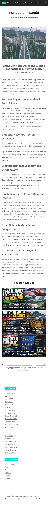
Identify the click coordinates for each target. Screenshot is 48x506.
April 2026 (9, 404)
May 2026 (9, 402)
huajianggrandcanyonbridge (16, 368)
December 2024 (11, 447)
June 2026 (9, 399)
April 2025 (9, 436)
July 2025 (8, 430)
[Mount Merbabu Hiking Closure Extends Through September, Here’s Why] (24, 322)
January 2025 (10, 444)
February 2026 (10, 410)
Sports (7, 470)
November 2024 (11, 450)
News (17, 72)
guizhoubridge (40, 365)
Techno (8, 473)
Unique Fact (9, 478)
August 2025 (10, 427)
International (32, 368)
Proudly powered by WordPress (31, 499)
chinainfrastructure (14, 365)
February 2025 (10, 441)
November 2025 (11, 419)
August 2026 (10, 393)
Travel (22, 72)
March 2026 (9, 407)
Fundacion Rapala (8, 80)
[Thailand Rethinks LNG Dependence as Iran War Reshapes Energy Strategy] (24, 299)
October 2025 (10, 421)
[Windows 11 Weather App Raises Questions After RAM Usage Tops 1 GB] (24, 345)
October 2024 (10, 453)
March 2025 (9, 439)
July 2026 (9, 396)
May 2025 (8, 433)
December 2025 (11, 416)
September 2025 (11, 424)
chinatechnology (28, 365)
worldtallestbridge (24, 370)
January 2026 (10, 413)
